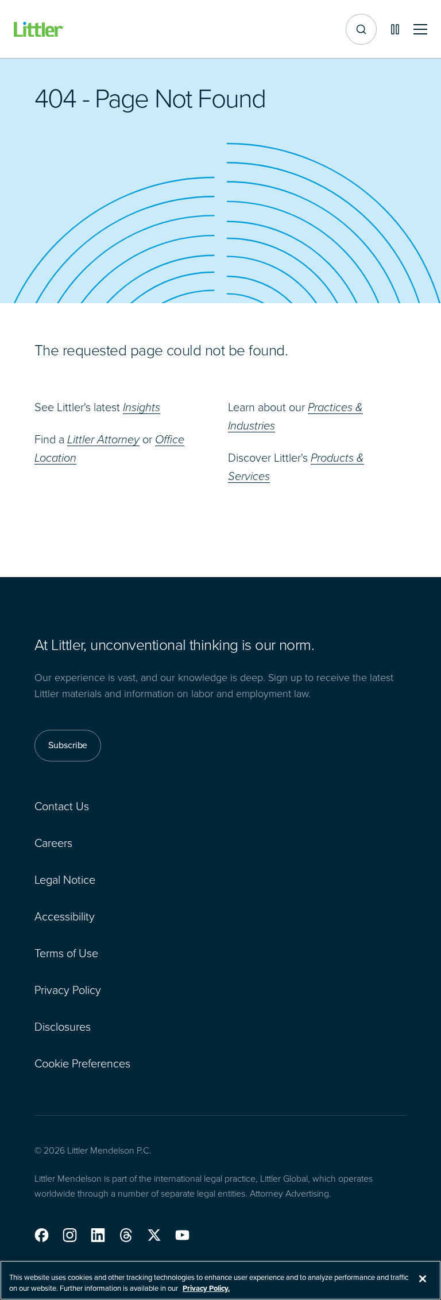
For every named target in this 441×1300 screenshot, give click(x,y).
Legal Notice (64, 880)
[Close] (422, 1278)
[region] (220, 1280)
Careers (53, 843)
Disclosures (62, 1027)
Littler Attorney (103, 439)
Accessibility (64, 916)
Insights (141, 407)
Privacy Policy (67, 990)
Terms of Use (66, 953)
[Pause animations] (395, 29)
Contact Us (61, 806)
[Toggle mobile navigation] (420, 29)
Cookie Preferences (82, 1063)
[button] (41, 1235)
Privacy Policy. (206, 1288)
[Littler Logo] (39, 29)
